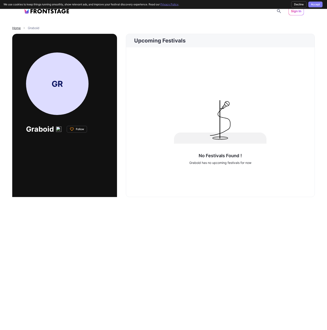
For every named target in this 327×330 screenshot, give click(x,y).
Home (16, 28)
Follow (80, 129)
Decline (299, 4)
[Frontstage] (46, 11)
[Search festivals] (279, 11)
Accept (315, 4)
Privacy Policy (169, 4)
